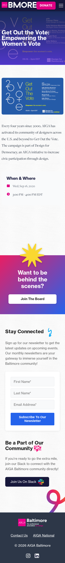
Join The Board (32, 299)
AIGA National (43, 535)
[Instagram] (28, 556)
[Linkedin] (37, 556)
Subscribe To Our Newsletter (32, 419)
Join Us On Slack (23, 482)
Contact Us (19, 535)
